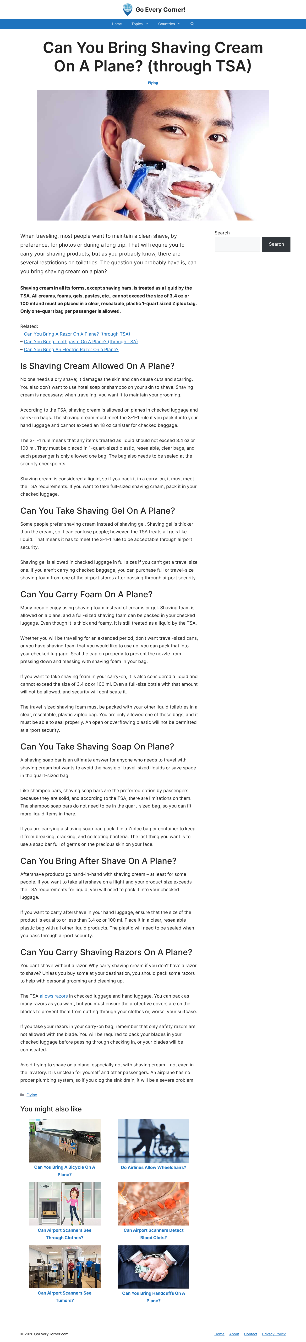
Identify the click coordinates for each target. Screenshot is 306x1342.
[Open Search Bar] (192, 24)
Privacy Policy (274, 1334)
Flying (153, 83)
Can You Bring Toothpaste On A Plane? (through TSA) (81, 341)
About (234, 1334)
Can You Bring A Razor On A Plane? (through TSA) (77, 334)
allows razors (54, 996)
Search (222, 233)
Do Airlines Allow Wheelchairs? (153, 1167)
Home (117, 24)
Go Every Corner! (161, 9)
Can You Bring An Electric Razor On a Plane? (71, 349)
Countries (166, 24)
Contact (250, 1334)
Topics (137, 24)
